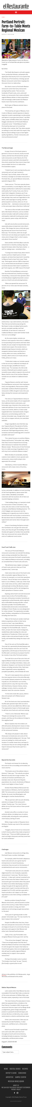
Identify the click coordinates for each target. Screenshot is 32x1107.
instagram (17, 1092)
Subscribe (22, 1073)
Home (3, 17)
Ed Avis (4, 974)
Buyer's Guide (11, 1073)
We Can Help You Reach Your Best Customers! (16, 1087)
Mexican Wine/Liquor (16, 1081)
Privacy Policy (16, 1089)
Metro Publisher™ (18, 1101)
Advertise (9, 1077)
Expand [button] (29, 40)
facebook (14, 1092)
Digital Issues (15, 1069)
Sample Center (20, 1077)
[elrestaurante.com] (16, 6)
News (6, 1069)
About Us (16, 1085)
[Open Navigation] (16, 12)
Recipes (25, 1069)
